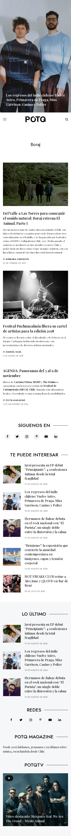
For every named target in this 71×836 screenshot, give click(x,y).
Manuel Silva (13, 351)
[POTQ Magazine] (35, 119)
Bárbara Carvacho (17, 259)
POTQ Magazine (15, 400)
